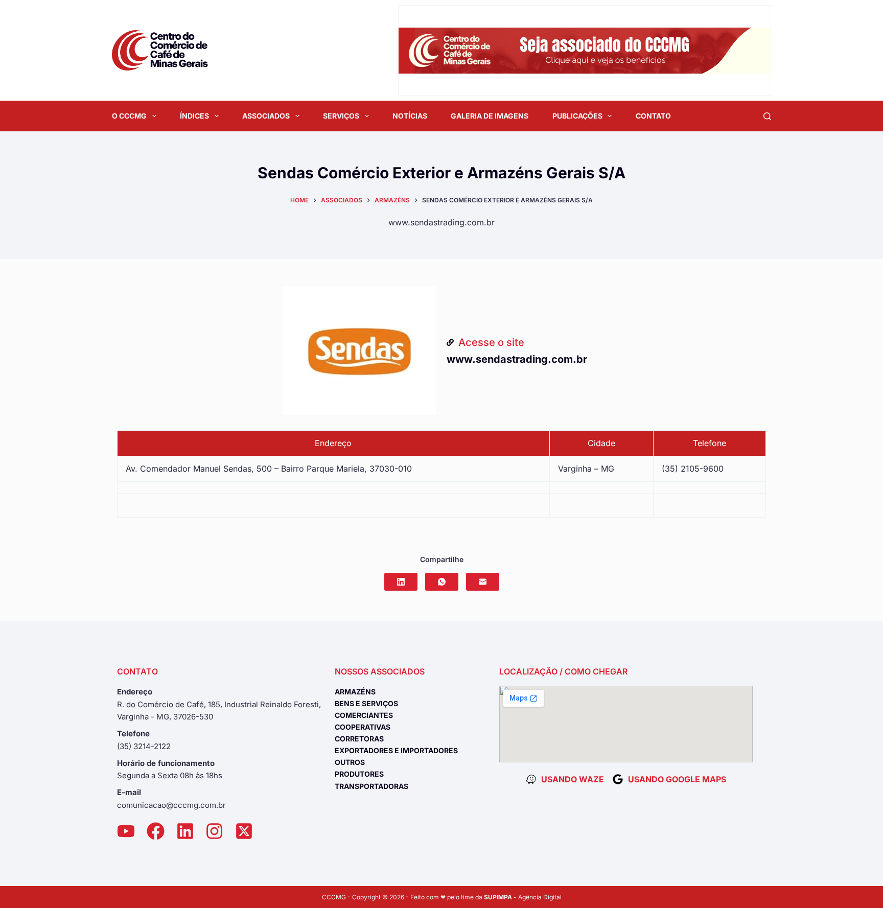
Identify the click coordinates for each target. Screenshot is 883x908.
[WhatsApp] (441, 582)
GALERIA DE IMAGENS (489, 115)
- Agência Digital (523, 897)
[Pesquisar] (767, 116)
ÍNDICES (194, 115)
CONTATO (653, 115)
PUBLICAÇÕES (577, 115)
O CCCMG (129, 115)
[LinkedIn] (400, 582)
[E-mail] (482, 582)
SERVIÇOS (341, 115)
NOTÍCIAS (409, 115)
